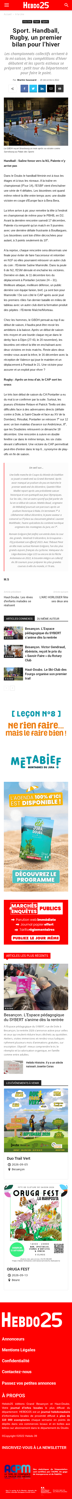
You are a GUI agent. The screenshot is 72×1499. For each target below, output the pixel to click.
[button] (66, 5)
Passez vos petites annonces (29, 1383)
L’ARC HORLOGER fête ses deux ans (54, 599)
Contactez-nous (16, 1371)
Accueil (8, 14)
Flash (36, 21)
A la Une (19, 14)
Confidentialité (15, 1360)
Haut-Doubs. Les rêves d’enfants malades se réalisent (18, 601)
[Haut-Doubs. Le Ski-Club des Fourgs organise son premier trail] (13, 674)
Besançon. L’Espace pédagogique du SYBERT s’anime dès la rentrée (43, 633)
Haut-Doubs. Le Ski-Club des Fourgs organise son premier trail (46, 674)
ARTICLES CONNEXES (19, 618)
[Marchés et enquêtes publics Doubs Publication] (36, 943)
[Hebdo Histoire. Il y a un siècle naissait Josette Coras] (13, 1067)
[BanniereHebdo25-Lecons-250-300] (36, 772)
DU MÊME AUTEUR (48, 618)
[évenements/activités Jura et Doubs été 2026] (36, 890)
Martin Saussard (26, 79)
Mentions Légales (18, 1350)
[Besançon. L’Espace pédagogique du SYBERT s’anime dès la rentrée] (13, 633)
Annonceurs (13, 1339)
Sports (45, 21)
